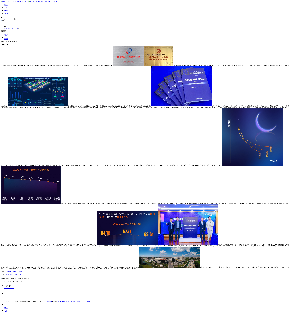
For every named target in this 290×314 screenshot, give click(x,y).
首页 (5, 4)
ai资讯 (5, 7)
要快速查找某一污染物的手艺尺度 (14, 271)
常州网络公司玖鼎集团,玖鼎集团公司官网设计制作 (71, 301)
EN (7, 13)
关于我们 (6, 5)
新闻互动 (3, 31)
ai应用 (5, 9)
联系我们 (6, 10)
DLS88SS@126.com (9, 288)
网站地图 (49, 301)
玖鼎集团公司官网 (8, 28)
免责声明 (87, 301)
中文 (5, 13)
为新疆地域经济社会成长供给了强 (14, 274)
